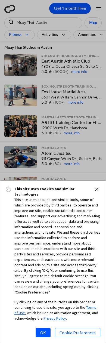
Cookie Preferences (78, 332)
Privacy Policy (54, 318)
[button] (97, 189)
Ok (43, 332)
